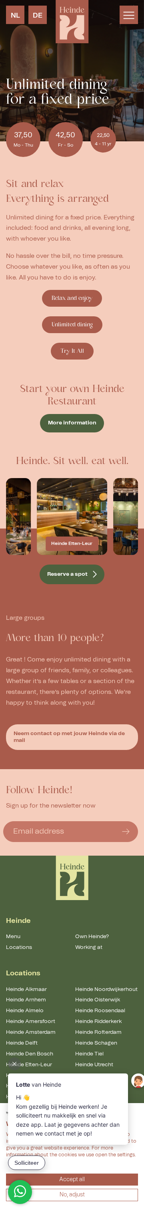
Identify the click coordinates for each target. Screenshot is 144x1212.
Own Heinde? (92, 936)
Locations (19, 947)
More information (72, 423)
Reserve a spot (67, 574)
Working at (88, 947)
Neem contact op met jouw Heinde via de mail (69, 737)
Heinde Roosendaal (100, 1010)
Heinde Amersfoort (30, 1021)
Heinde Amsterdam (31, 1032)
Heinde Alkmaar (26, 989)
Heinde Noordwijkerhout (106, 989)
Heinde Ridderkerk (98, 1021)
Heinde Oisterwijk (97, 1000)
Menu (13, 936)
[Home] (72, 878)
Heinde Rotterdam (98, 1032)
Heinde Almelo (25, 1010)
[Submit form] (126, 832)
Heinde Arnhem (26, 1000)
